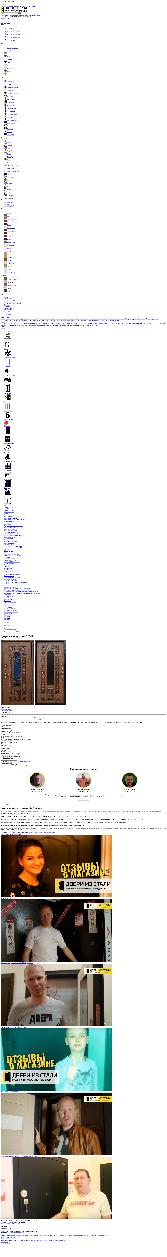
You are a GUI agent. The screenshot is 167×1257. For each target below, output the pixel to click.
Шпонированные (9, 512)
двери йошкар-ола (15, 15)
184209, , (11, 1223)
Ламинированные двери (57, 320)
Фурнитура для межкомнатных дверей (12, 323)
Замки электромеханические (25, 325)
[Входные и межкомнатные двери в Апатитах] (14, 11)
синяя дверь (36, 15)
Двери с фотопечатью (29, 320)
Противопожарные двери (82, 320)
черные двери (5, 15)
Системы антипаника (78, 325)
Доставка (7, 618)
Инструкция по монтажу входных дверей (8, 1237)
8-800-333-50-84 (5, 16)
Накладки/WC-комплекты (114, 323)
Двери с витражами (71, 319)
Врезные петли (8, 596)
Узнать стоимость (39, 718)
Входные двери (5, 23)
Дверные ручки (8, 599)
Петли (35, 323)
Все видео (4, 832)
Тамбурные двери (95, 320)
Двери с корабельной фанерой (117, 319)
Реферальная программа (8, 6)
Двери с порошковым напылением (14, 519)
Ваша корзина (5, 18)
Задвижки (72, 323)
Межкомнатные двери (7, 198)
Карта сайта (4, 1242)
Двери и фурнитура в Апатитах (28, 1220)
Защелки (159, 323)
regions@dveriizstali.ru (17, 1232)
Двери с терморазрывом (16, 320)
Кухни (3, 326)
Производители (59, 1235)
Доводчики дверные (66, 325)
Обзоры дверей (8, 605)
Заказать (3, 716)
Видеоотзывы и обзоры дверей (74, 1235)
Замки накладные (11, 325)
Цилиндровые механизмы (51, 325)
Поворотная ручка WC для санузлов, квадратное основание (22, 593)
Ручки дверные (28, 323)
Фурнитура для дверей (40, 1235)
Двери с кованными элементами (98, 319)
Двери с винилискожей (46, 319)
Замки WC (7, 583)
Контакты (4, 328)
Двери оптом (8, 607)
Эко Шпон (7, 508)
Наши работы (8, 613)
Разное (40, 832)
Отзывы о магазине (13, 832)
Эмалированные (9, 510)
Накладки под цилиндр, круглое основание (17, 588)
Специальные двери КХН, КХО (110, 320)
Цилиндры (7, 594)
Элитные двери (14, 319)
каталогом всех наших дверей (78, 795)
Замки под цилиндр (10, 587)
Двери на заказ (5, 317)
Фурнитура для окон (91, 325)
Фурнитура (4, 322)
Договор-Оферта (6, 1228)
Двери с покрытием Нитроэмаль (135, 319)
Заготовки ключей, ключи (83, 323)
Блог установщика (88, 1235)
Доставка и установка (28, 6)
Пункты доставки (28, 1240)
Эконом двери (5, 319)
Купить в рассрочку (6, 710)
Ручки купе (7, 601)
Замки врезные (8, 571)
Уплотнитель (152, 323)
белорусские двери (26, 15)
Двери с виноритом (59, 319)
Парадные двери (69, 320)
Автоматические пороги (44, 323)
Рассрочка (18, 6)
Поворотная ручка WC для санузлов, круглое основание (21, 591)
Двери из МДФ (34, 319)
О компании (7, 615)
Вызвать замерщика (83, 800)
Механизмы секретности (98, 323)
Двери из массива (24, 319)
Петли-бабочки (8, 598)
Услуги (42, 1240)
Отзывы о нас (8, 803)
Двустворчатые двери (42, 320)
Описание (7, 804)
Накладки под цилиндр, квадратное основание (18, 590)
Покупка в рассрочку (10, 610)
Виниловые (7, 515)
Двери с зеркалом (82, 319)
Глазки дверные (136, 323)
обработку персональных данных (23, 761)
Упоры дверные (126, 323)
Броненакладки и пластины (60, 323)
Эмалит (6, 513)
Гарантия (7, 616)
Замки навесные (39, 325)
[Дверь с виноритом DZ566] (33, 704)
